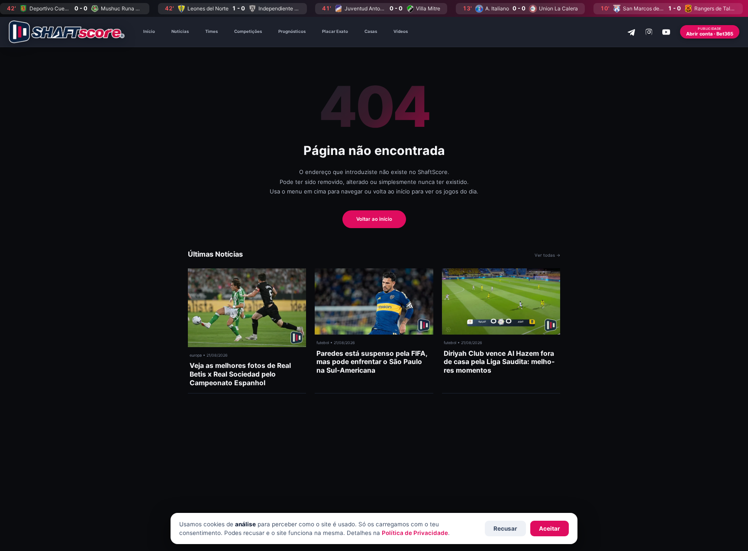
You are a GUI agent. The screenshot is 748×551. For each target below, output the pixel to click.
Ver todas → (547, 255)
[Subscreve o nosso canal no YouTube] (666, 32)
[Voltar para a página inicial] (67, 31)
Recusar (505, 528)
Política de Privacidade (415, 532)
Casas (370, 31)
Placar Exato (335, 31)
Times (211, 31)
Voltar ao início (374, 219)
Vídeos (400, 31)
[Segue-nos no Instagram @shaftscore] (649, 32)
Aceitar (549, 528)
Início (149, 31)
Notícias (180, 31)
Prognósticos (292, 31)
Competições (248, 31)
